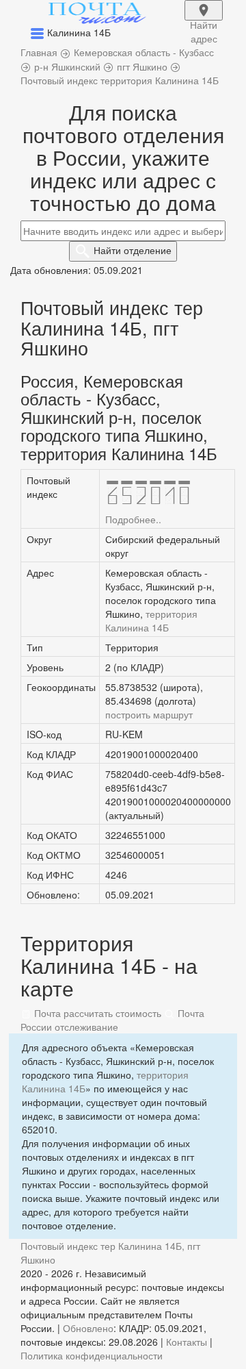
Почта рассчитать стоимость (96, 1013)
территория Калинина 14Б (151, 620)
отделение (133, 250)
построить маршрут (149, 714)
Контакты (186, 1341)
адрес (203, 19)
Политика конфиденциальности (91, 1355)
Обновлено (88, 1328)
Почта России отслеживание (112, 1019)
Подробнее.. (133, 519)
